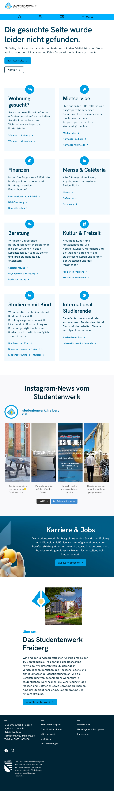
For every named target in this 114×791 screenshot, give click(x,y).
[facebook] (6, 750)
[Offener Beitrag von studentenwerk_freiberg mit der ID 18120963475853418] (96, 452)
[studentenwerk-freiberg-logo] (20, 3)
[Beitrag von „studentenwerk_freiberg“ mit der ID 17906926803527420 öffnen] (17, 452)
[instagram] (12, 750)
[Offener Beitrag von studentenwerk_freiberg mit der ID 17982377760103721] (70, 452)
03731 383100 (22, 739)
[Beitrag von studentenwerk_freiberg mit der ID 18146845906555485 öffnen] (43, 452)
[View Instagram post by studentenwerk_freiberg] (27, 479)
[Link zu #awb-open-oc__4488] (19, 17)
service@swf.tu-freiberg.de (19, 735)
